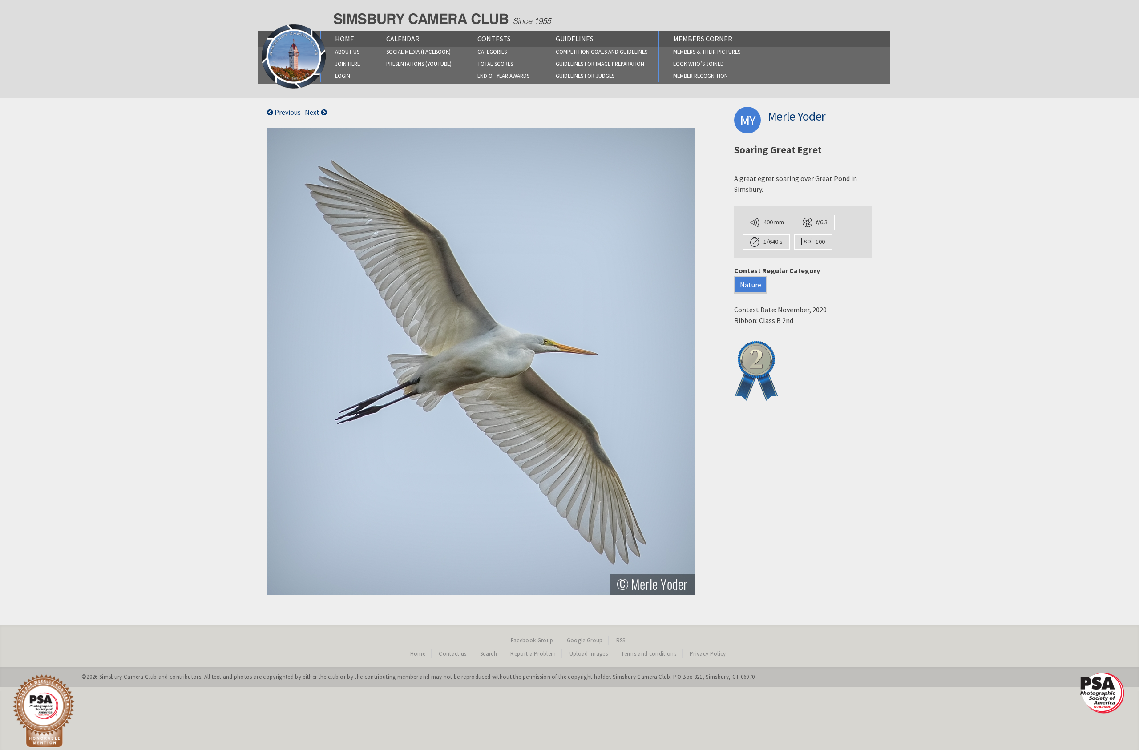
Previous (287, 112)
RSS (621, 640)
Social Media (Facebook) (418, 51)
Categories (492, 51)
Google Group (585, 640)
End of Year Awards (503, 75)
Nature (750, 284)
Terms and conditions (648, 653)
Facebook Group (532, 640)
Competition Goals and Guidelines (601, 51)
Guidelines (575, 38)
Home (344, 38)
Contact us (452, 653)
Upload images (589, 653)
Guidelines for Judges (585, 75)
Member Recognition (700, 75)
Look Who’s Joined (698, 63)
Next (313, 112)
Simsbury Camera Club (128, 677)
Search (488, 653)
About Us (347, 51)
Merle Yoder (796, 116)
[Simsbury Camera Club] (294, 88)
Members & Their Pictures (706, 51)
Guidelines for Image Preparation (600, 63)
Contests (494, 38)
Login (342, 75)
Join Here (347, 63)
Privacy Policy (708, 653)
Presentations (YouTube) (419, 63)
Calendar (403, 38)
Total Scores (495, 63)
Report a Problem (533, 653)
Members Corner (702, 38)
